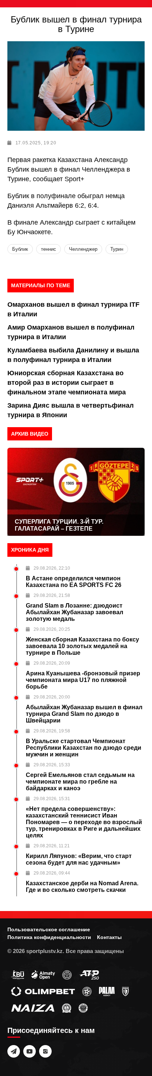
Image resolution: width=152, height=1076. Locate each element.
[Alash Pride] (83, 1007)
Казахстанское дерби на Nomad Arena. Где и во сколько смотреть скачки (82, 886)
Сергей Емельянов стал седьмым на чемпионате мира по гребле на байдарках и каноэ (80, 781)
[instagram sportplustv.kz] (45, 1051)
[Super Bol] (86, 991)
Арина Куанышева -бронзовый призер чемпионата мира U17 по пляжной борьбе (83, 680)
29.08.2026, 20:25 (52, 629)
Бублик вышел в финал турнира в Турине (76, 24)
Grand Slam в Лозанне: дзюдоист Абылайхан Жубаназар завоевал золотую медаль (74, 612)
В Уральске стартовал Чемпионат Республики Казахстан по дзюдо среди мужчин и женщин (83, 747)
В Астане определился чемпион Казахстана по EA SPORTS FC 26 (73, 581)
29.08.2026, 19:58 (52, 731)
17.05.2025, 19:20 (35, 142)
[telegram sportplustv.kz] (13, 1051)
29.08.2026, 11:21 (52, 845)
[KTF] (67, 974)
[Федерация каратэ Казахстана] (66, 1007)
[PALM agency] (107, 991)
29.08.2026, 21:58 (52, 595)
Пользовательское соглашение (48, 929)
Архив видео (29, 434)
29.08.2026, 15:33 (52, 764)
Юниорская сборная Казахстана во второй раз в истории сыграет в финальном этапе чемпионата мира (66, 382)
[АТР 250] (89, 974)
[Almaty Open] (43, 974)
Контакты (109, 937)
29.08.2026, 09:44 (52, 873)
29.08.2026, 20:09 (52, 663)
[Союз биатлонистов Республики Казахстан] (17, 974)
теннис (48, 249)
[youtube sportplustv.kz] (29, 1051)
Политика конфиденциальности (49, 937)
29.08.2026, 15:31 (52, 798)
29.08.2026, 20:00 (52, 697)
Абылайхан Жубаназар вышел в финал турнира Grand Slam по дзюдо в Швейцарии (84, 714)
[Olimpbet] (43, 991)
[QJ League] (125, 991)
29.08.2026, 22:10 (52, 568)
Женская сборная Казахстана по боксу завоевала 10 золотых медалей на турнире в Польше (82, 646)
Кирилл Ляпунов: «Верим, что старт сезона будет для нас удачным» (79, 859)
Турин (116, 249)
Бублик (20, 249)
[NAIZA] (33, 1007)
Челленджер (83, 249)
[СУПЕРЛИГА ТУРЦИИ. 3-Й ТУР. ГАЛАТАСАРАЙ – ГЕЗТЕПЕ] (76, 492)
